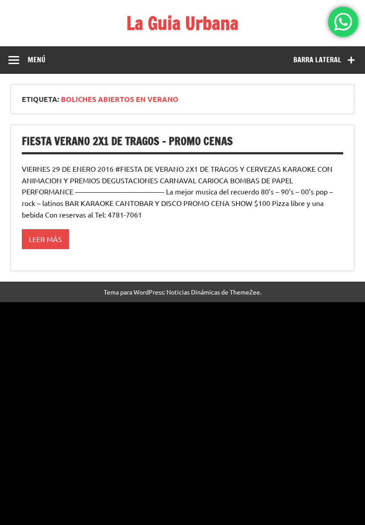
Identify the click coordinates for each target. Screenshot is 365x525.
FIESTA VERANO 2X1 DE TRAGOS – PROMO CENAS (127, 141)
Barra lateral (317, 60)
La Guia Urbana (182, 23)
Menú (36, 60)
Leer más (45, 238)
